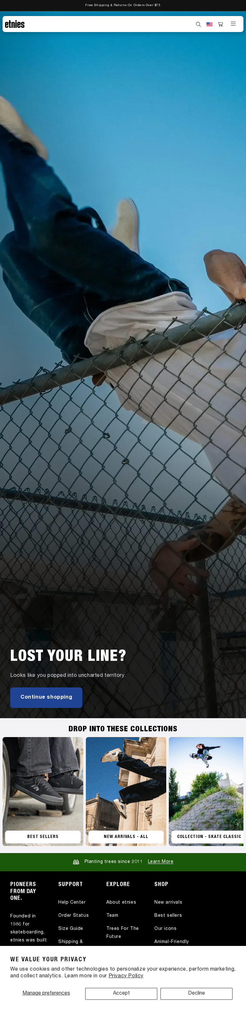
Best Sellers (43, 837)
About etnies (121, 902)
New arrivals (168, 902)
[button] (198, 24)
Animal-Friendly (171, 942)
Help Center (72, 902)
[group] (123, 364)
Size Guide (70, 929)
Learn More (161, 862)
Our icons (165, 929)
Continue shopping (46, 697)
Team (112, 916)
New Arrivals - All (126, 837)
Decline (196, 993)
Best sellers (168, 916)
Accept (121, 993)
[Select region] (209, 24)
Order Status (73, 916)
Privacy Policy (126, 976)
